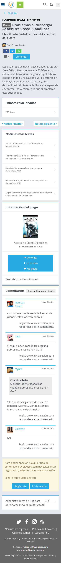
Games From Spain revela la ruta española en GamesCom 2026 (26, 182)
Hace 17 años (48, 302)
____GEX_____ (47, 501)
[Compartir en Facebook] (6, 51)
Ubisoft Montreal (30, 279)
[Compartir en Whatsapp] (18, 51)
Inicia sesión (39, 486)
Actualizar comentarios (42, 290)
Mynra (18, 369)
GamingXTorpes (31, 504)
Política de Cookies (43, 529)
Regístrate (25, 323)
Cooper (16, 504)
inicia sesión (40, 323)
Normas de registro (16, 529)
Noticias (12, 13)
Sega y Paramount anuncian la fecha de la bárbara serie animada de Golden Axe (28, 194)
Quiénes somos (21, 532)
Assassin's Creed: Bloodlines (30, 242)
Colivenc (20, 429)
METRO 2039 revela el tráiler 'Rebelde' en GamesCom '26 (24, 145)
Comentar (22, 56)
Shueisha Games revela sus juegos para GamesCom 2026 (23, 169)
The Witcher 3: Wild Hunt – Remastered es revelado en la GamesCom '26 (24, 157)
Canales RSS (42, 532)
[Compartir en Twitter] (12, 51)
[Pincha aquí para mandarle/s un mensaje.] (43, 504)
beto (17, 336)
